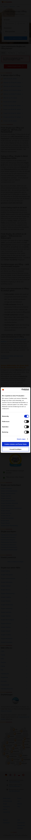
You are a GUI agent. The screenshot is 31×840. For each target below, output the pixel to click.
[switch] (26, 421)
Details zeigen (21, 439)
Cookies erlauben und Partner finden (15, 444)
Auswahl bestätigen (15, 449)
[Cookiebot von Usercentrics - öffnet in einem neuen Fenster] (22, 390)
